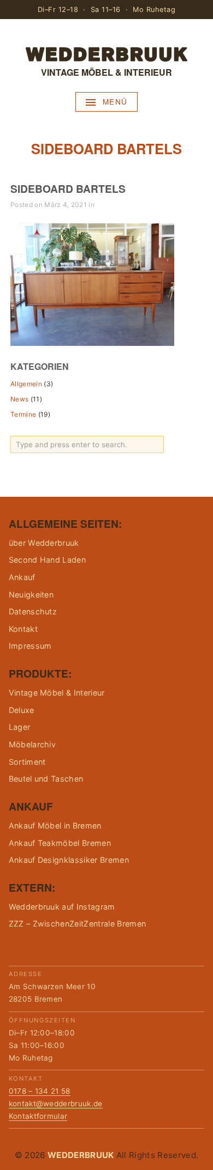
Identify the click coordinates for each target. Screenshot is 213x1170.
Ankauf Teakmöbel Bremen (60, 843)
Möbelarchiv (32, 744)
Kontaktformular (38, 1116)
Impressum (30, 645)
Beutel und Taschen (46, 778)
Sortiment (27, 761)
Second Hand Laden (47, 559)
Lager (20, 727)
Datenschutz (33, 611)
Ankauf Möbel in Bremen (55, 825)
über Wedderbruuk (44, 542)
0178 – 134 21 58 (39, 1091)
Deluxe (21, 710)
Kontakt (23, 628)
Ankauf (22, 577)
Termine (23, 414)
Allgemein (26, 384)
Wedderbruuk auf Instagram (62, 906)
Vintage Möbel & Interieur (57, 692)
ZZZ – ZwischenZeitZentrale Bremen (77, 923)
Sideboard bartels (68, 188)
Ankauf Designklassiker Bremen (69, 859)
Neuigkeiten (31, 594)
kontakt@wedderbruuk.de (56, 1103)
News (19, 399)
